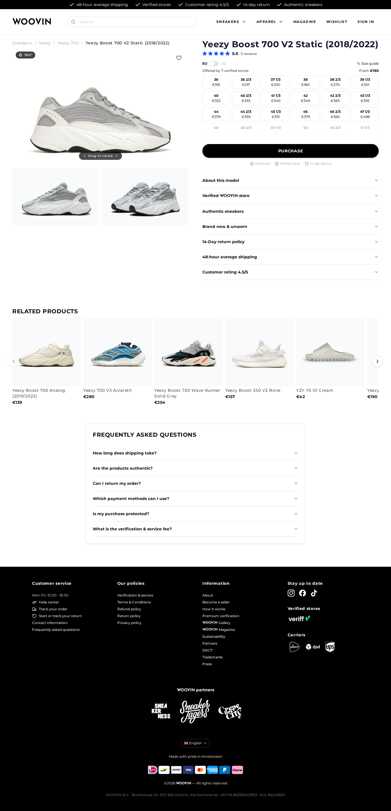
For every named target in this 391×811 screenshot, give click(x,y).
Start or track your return (60, 616)
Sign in (366, 21)
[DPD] (313, 647)
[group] (100, 107)
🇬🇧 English (193, 743)
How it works (213, 609)
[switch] (214, 63)
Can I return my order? (117, 483)
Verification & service (135, 595)
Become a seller (216, 602)
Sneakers (22, 43)
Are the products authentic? (123, 468)
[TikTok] (314, 593)
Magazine (304, 21)
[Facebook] (302, 593)
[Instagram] (291, 593)
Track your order (53, 609)
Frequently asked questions (56, 629)
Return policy (129, 616)
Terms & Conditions (134, 602)
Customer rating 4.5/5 (225, 272)
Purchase (290, 150)
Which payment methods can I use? (131, 498)
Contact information (50, 623)
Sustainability (213, 636)
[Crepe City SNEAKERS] (229, 711)
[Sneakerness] (161, 711)
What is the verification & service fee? (132, 529)
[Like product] (179, 58)
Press (207, 664)
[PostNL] (294, 647)
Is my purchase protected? (121, 513)
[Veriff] (299, 618)
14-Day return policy (223, 241)
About (207, 595)
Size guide (370, 63)
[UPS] (330, 647)
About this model (220, 180)
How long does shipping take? (125, 453)
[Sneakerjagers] (195, 711)
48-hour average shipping (229, 256)
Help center (49, 602)
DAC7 (207, 650)
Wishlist (336, 21)
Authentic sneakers (223, 211)
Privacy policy (129, 623)
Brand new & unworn (224, 226)
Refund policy (129, 609)
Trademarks (212, 657)
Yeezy (45, 43)
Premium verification (220, 616)
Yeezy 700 (68, 43)
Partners (209, 643)
